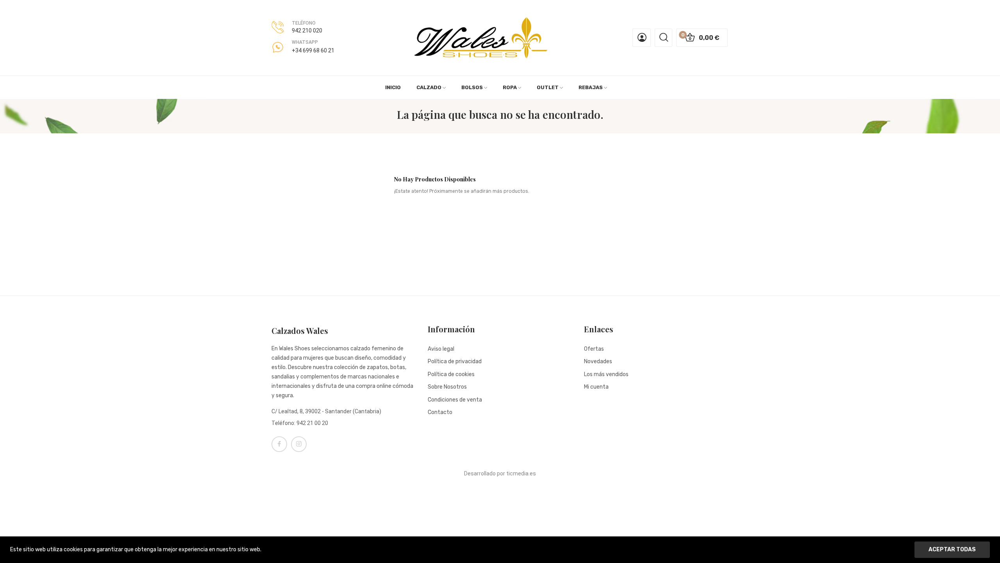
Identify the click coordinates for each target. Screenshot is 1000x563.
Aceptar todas (952, 549)
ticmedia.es (521, 473)
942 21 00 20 (312, 423)
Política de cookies (451, 374)
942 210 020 (307, 30)
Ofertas (594, 349)
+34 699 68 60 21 (313, 50)
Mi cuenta (596, 387)
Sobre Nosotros (447, 387)
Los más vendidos (606, 374)
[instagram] (299, 444)
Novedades (598, 361)
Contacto (440, 412)
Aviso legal (441, 349)
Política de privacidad (455, 361)
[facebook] (279, 444)
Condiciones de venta (455, 399)
